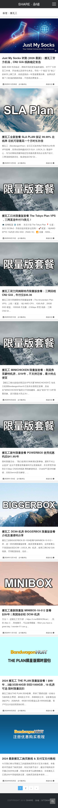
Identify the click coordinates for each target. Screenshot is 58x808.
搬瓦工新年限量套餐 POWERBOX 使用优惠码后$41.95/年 (28, 454)
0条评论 (23, 84)
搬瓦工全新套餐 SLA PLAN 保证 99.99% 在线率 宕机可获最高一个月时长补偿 (28, 139)
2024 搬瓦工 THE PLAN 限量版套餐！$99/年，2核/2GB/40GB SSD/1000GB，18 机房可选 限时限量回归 (28, 684)
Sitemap (45, 800)
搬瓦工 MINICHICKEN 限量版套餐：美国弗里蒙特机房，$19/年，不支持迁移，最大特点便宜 (29, 374)
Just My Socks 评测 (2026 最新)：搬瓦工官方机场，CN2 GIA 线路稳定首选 (28, 60)
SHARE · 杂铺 (32, 800)
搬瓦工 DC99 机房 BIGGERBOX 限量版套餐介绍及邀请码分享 (28, 533)
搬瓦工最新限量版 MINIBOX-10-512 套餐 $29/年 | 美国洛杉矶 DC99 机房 (26, 612)
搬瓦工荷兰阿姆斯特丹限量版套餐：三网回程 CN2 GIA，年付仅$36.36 (29, 293)
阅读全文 (49, 84)
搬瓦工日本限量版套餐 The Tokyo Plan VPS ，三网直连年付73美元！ (29, 217)
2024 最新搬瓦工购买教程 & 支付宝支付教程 (28, 758)
